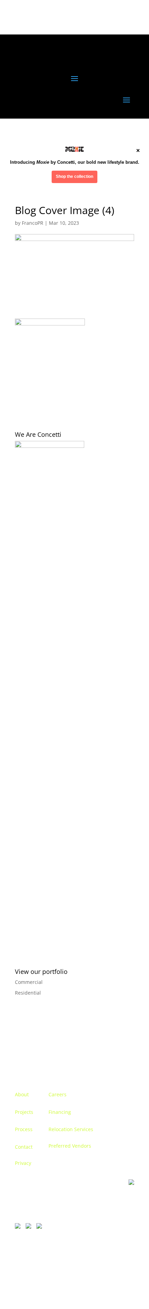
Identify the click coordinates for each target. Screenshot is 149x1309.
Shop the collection (74, 176)
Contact (24, 1147)
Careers (58, 1094)
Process (24, 1129)
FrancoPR (32, 223)
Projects (24, 1112)
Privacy (23, 1163)
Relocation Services (71, 1129)
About (22, 1094)
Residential (28, 992)
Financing (60, 1112)
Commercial (29, 982)
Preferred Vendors (70, 1145)
